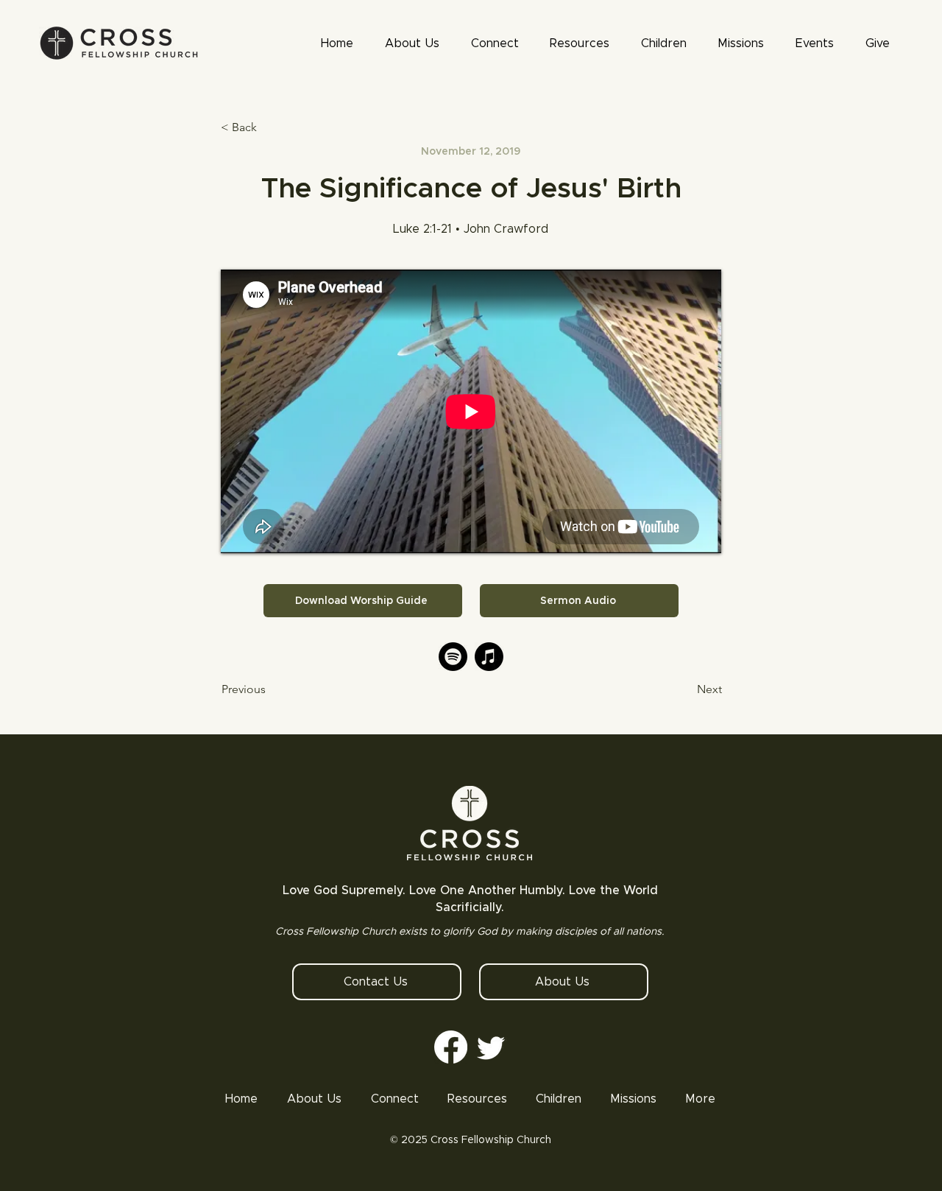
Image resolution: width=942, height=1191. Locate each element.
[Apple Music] (489, 656)
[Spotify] (453, 656)
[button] (580, 43)
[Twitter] (491, 1047)
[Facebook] (450, 1047)
